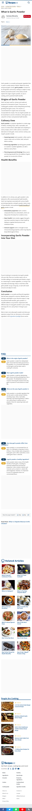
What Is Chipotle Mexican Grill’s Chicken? (15, 522)
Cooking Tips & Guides (11, 6)
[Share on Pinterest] (27, 16)
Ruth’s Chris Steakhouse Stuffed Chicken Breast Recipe (21, 728)
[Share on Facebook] (3, 809)
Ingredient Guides (20, 786)
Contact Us (19, 790)
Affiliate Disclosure (20, 796)
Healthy (18, 772)
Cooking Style (5, 786)
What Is (19, 6)
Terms (17, 798)
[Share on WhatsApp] (16, 809)
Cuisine (4, 782)
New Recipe (19, 775)
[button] (29, 809)
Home (2, 6)
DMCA (3, 798)
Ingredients (5, 775)
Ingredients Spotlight (15, 316)
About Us (4, 790)
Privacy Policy (5, 801)
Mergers (4, 796)
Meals (3, 772)
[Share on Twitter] (9, 809)
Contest (18, 793)
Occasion (4, 778)
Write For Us (5, 793)
